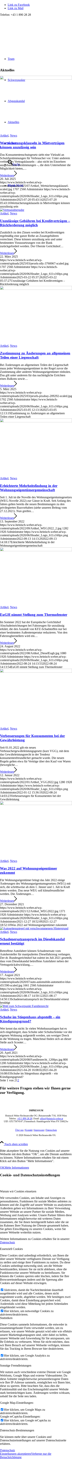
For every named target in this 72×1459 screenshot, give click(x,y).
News (13, 135)
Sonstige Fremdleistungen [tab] (15, 1365)
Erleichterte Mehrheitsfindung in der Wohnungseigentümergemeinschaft (28, 488)
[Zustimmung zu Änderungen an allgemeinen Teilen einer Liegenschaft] (36, 288)
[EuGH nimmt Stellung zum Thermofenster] (36, 550)
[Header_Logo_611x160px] (29, 34)
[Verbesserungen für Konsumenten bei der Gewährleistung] (36, 671)
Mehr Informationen (17, 1167)
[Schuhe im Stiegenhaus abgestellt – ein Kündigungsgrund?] (24, 1006)
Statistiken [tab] (6, 1318)
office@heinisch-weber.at (51, 1118)
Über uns (19, 1130)
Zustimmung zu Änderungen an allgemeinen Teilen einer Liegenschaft (35, 355)
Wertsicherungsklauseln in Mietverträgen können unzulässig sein (32, 145)
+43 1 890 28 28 (24, 1118)
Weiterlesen (7, 175)
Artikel (4, 135)
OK (2, 1167)
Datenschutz (51, 1130)
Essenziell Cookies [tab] (11, 1249)
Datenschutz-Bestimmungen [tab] (17, 1430)
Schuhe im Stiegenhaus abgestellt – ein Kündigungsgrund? (30, 1019)
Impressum (39, 1130)
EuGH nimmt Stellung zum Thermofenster (33, 615)
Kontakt (28, 1130)
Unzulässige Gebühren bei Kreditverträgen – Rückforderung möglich (35, 223)
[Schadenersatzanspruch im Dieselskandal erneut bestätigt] (34, 928)
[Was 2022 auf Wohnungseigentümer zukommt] (36, 804)
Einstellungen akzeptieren (15, 1453)
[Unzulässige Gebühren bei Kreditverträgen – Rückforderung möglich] (12, 210)
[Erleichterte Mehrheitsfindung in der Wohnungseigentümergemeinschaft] (36, 421)
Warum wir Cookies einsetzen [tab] (18, 1191)
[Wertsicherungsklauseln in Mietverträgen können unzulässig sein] (36, 78)
